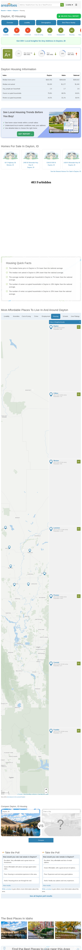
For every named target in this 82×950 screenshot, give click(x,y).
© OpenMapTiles (41, 794)
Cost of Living (26, 316)
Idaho (9, 10)
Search (3, 10)
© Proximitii (19, 794)
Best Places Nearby (68, 22)
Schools (65, 316)
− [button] (46, 792)
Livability (68, 5)
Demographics (46, 22)
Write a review (6, 889)
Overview (10, 22)
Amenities (16, 316)
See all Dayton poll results (41, 896)
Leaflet (46, 794)
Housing (55, 316)
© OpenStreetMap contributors (30, 794)
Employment (46, 316)
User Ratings (75, 316)
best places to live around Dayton (16, 797)
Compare (41, 840)
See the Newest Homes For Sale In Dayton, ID (65, 171)
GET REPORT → (25, 134)
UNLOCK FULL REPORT (70, 16)
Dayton (15, 10)
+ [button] (46, 789)
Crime (36, 316)
